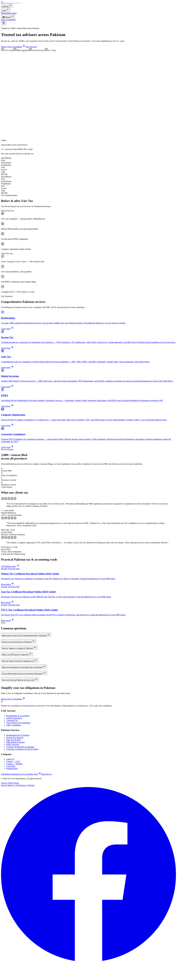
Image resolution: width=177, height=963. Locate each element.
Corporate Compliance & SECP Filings (22, 749)
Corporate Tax (12, 720)
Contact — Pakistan (14, 764)
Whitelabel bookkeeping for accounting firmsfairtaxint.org (26, 774)
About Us (10, 759)
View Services (31, 47)
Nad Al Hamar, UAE (9, 785)
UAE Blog (10, 766)
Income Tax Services (14, 737)
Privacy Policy (7, 783)
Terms (16, 783)
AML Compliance (13, 725)
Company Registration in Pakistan (20, 747)
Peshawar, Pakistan (26, 785)
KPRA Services (12, 744)
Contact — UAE (13, 761)
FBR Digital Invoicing (15, 742)
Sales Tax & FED (13, 740)
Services (5, 6)
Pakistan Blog (12, 768)
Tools (4, 11)
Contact (13, 13)
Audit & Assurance (14, 718)
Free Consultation (8, 20)
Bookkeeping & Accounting (17, 716)
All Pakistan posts (8, 566)
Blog (3, 13)
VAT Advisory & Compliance (18, 723)
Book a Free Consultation (11, 47)
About (7, 13)
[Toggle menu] (3, 23)
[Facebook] (88, 961)
